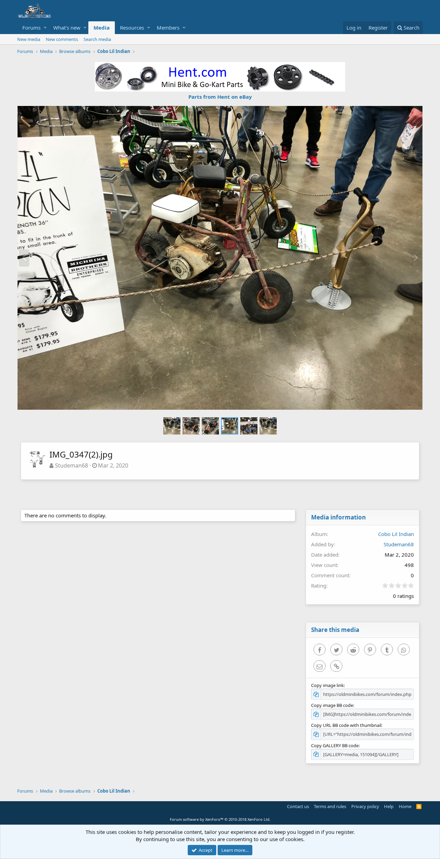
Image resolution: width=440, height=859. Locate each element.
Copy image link (327, 685)
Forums (31, 27)
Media (102, 27)
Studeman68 (71, 465)
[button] (45, 27)
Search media (97, 39)
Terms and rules (330, 806)
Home (405, 806)
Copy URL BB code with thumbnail (346, 725)
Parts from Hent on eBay (220, 96)
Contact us (298, 806)
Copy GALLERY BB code (335, 745)
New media (28, 39)
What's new (66, 27)
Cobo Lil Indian (396, 533)
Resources (132, 27)
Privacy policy (365, 806)
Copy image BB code (332, 705)
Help (389, 806)
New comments (62, 39)
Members (168, 27)
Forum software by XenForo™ (220, 819)
